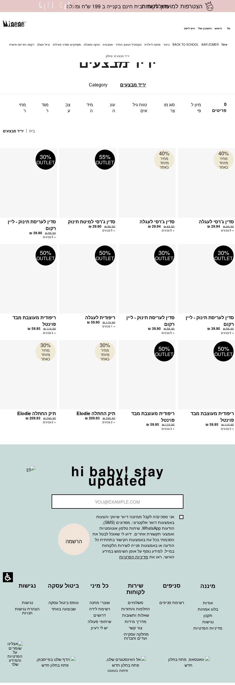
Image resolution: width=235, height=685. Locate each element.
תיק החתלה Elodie (96, 413)
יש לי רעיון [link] (99, 627)
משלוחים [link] (135, 602)
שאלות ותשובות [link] (135, 615)
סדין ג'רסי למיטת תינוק (91, 221)
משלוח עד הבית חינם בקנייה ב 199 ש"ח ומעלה (117, 6)
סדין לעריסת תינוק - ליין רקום (32, 224)
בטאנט (112, 670)
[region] (23, 131)
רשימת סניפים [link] (171, 602)
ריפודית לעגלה (100, 317)
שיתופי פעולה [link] (99, 621)
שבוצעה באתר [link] (63, 609)
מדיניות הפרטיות (133, 557)
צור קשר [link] (135, 627)
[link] (57, 9)
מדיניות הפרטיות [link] (207, 628)
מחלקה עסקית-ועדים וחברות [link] (136, 636)
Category (98, 84)
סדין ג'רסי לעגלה (216, 221)
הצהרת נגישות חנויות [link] (27, 611)
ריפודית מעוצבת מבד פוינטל (34, 320)
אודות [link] (208, 602)
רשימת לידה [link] (99, 609)
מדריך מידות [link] (135, 621)
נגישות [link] (208, 621)
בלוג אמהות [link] (208, 609)
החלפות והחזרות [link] (135, 609)
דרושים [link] (99, 615)
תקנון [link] (207, 615)
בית (31, 130)
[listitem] (206, 192)
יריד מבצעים (133, 84)
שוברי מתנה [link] (99, 602)
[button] (218, 24)
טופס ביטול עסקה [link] (63, 602)
